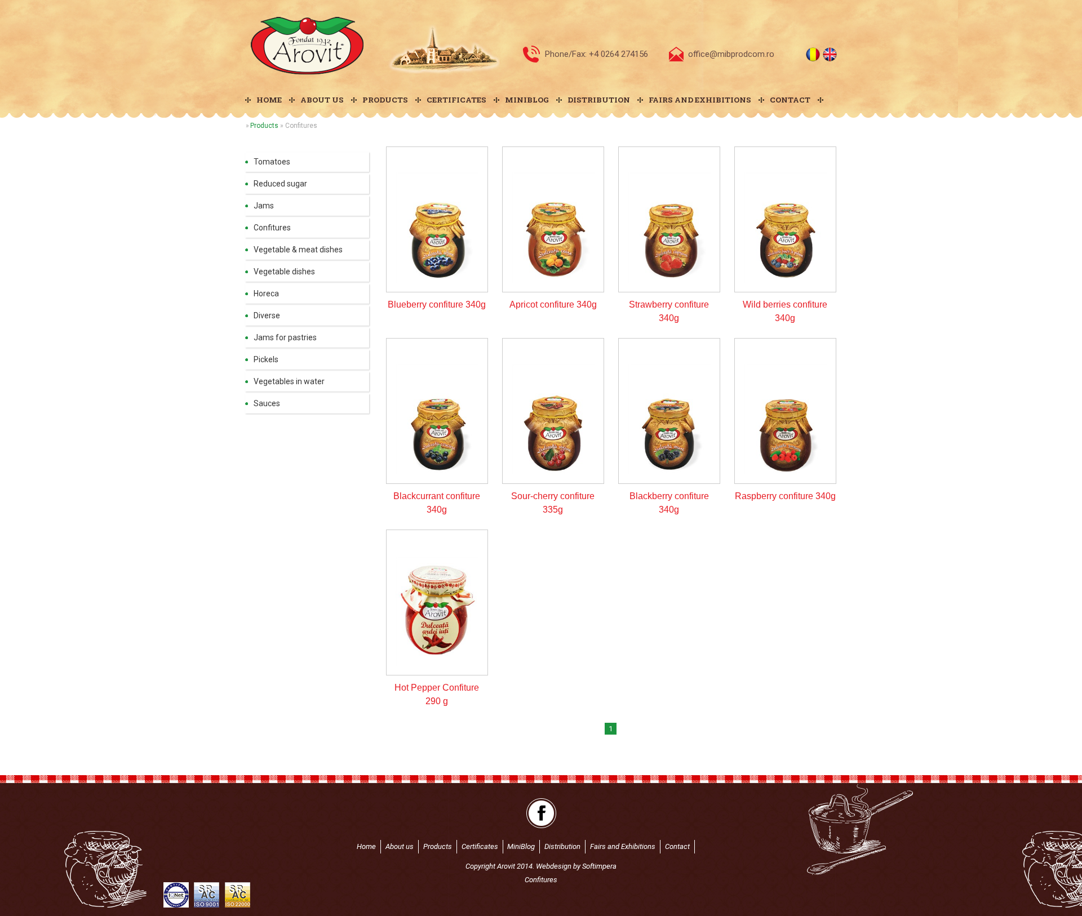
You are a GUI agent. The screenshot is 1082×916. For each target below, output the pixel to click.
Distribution (598, 100)
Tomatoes (272, 161)
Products (385, 100)
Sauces (267, 403)
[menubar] (540, 100)
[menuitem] (267, 100)
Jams (264, 205)
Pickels (266, 359)
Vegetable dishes (284, 271)
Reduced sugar (280, 183)
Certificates (456, 100)
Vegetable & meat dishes (298, 249)
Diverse (267, 315)
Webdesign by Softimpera (576, 866)
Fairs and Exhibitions (700, 100)
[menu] (307, 282)
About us (322, 100)
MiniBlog (527, 100)
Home (269, 100)
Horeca (266, 293)
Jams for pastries (285, 337)
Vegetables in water (289, 381)
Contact (790, 100)
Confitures (272, 227)
